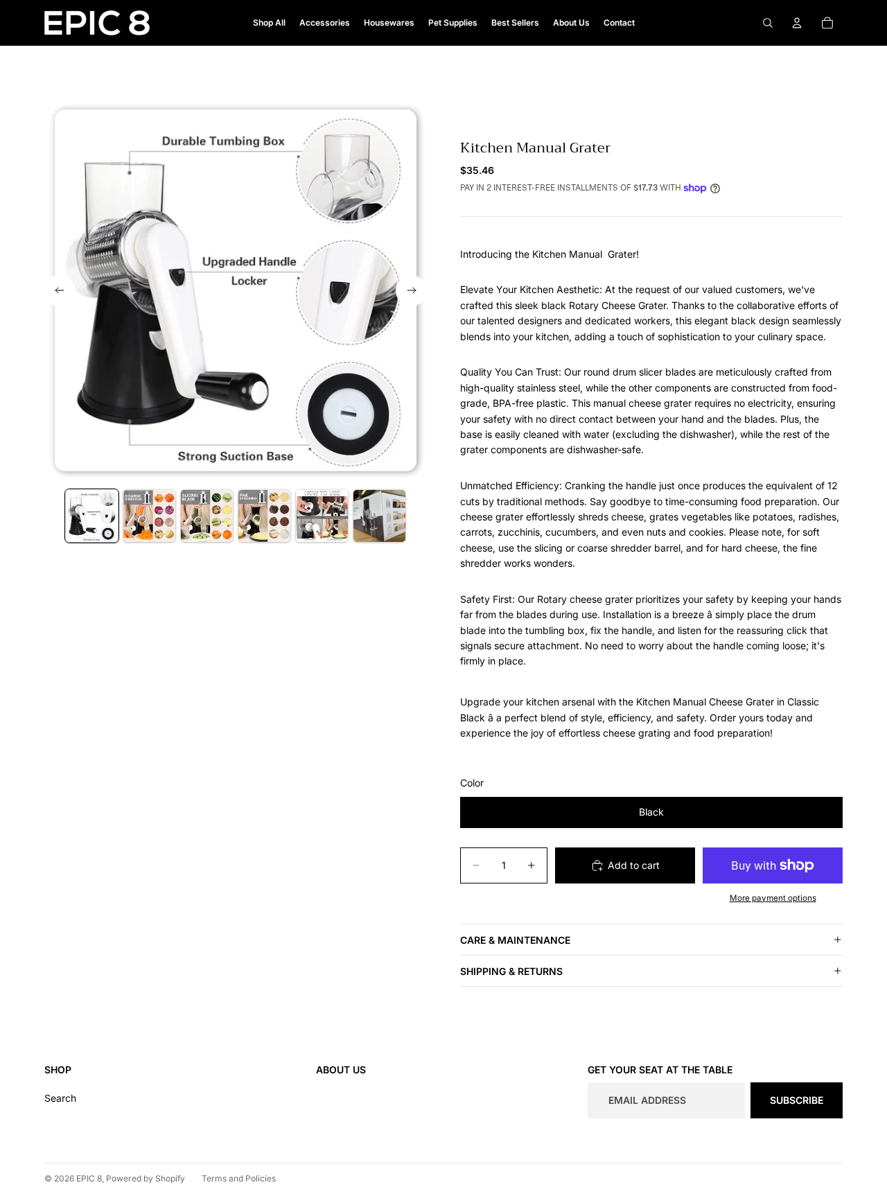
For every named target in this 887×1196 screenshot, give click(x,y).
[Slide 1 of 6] (92, 516)
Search (60, 1098)
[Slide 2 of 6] (149, 516)
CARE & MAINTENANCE (515, 940)
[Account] (797, 23)
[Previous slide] (60, 290)
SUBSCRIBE (796, 1100)
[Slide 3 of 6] (207, 516)
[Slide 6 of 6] (379, 516)
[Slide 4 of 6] (264, 516)
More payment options (773, 898)
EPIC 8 (89, 1178)
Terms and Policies (239, 1178)
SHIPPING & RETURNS (511, 971)
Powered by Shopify (145, 1178)
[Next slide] (411, 290)
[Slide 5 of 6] (322, 516)
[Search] (768, 23)
